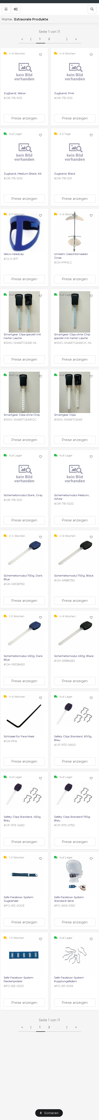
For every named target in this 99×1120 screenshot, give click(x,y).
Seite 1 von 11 (49, 32)
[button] (6, 9)
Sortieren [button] (51, 1113)
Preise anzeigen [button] (24, 118)
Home (7, 19)
